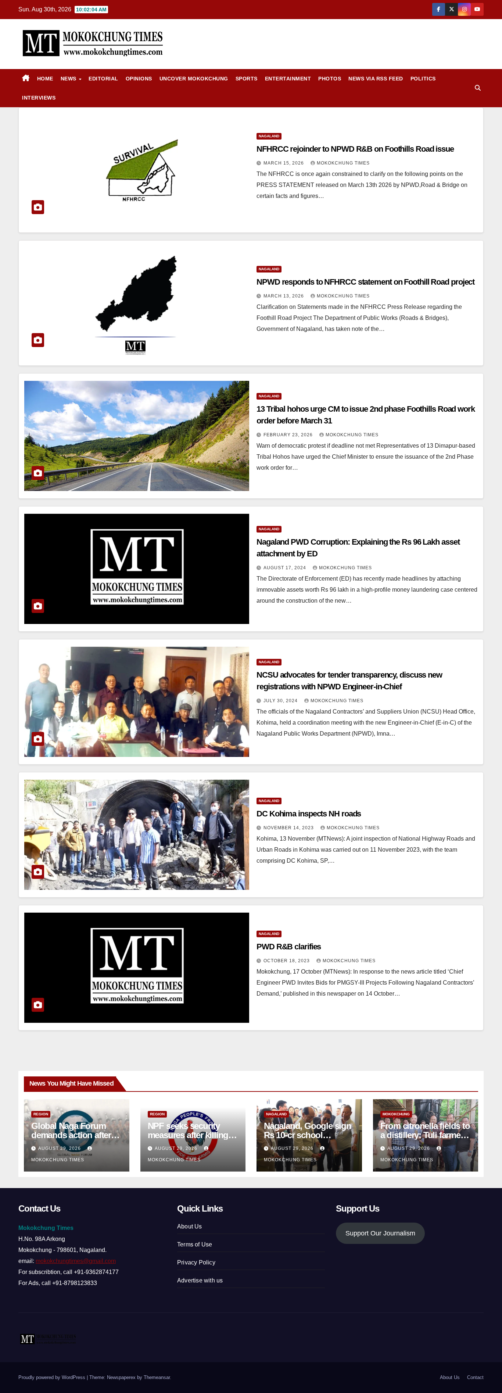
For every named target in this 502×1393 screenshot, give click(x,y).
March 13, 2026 (284, 296)
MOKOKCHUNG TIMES (343, 163)
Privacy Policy (196, 1262)
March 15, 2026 (284, 163)
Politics (423, 79)
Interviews (38, 98)
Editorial (103, 79)
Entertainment (288, 79)
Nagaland (269, 136)
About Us (189, 1226)
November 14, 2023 (289, 827)
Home (45, 79)
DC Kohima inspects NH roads (309, 813)
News (69, 79)
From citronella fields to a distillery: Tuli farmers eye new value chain (425, 1135)
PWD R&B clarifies (289, 946)
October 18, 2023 (287, 960)
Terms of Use (194, 1244)
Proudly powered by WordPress (52, 1377)
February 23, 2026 (288, 434)
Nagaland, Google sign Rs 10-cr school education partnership (307, 1135)
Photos (329, 79)
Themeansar (157, 1377)
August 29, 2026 (60, 1148)
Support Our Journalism (380, 1233)
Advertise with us (200, 1280)
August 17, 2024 (285, 567)
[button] (478, 88)
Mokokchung (396, 1114)
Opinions (139, 79)
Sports (247, 79)
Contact (475, 1377)
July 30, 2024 (281, 700)
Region (40, 1114)
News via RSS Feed (375, 79)
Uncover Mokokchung (193, 79)
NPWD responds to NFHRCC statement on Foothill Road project (365, 281)
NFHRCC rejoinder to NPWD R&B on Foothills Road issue (355, 149)
